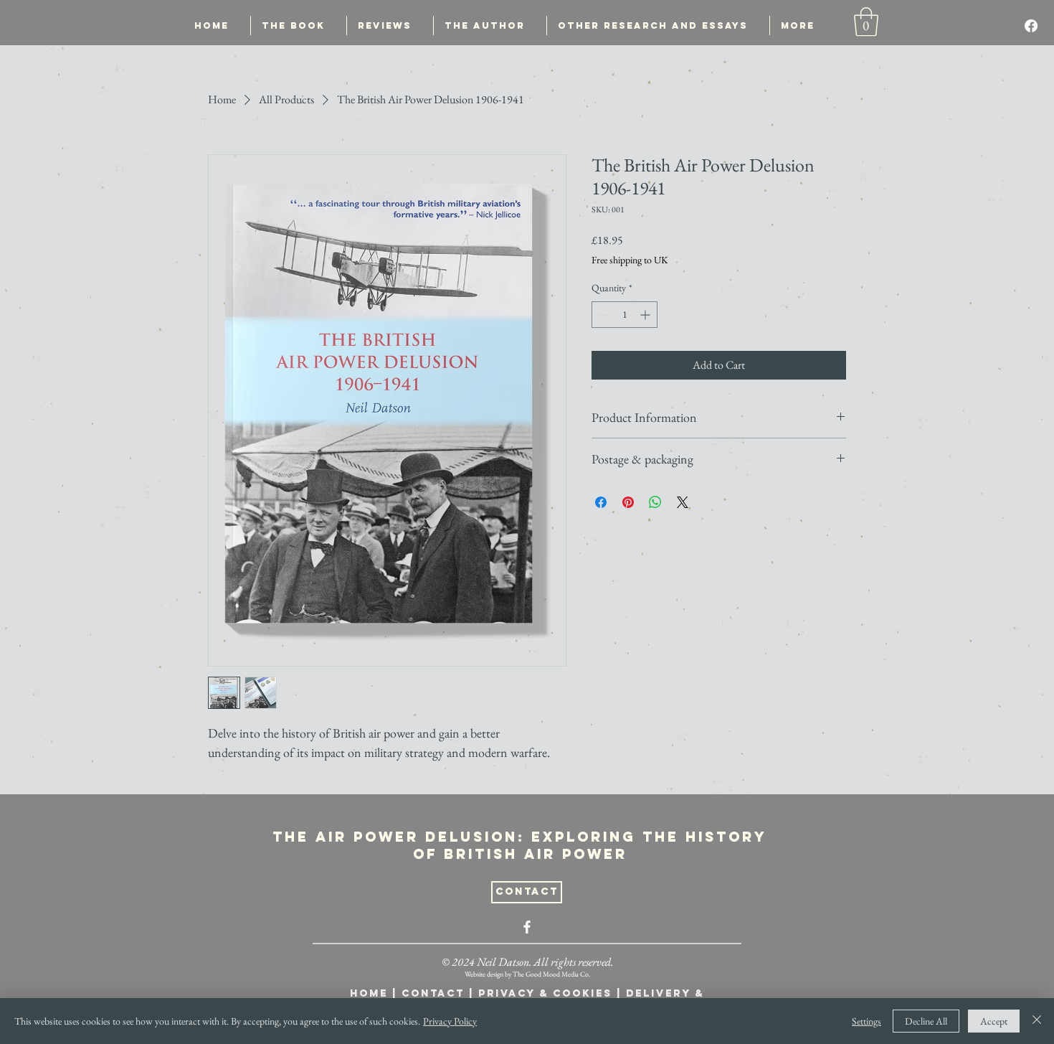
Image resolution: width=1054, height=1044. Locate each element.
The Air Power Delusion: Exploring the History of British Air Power (519, 845)
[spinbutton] (624, 314)
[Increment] (646, 314)
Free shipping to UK (630, 259)
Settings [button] (866, 1021)
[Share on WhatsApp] (655, 502)
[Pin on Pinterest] (628, 502)
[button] (866, 21)
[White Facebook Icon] (527, 927)
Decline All (926, 1021)
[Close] (1036, 1021)
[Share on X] (682, 502)
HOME (369, 993)
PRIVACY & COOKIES (545, 993)
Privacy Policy (450, 1021)
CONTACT (433, 993)
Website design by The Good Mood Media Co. (527, 974)
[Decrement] (603, 314)
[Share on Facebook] (600, 502)
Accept (993, 1021)
